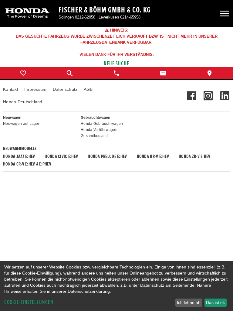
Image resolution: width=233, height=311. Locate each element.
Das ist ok (215, 302)
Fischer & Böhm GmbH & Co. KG (105, 10)
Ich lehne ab (189, 302)
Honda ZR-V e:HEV (194, 156)
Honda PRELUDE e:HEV (107, 156)
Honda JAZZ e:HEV (19, 156)
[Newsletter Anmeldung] (224, 92)
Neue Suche (117, 64)
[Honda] (27, 13)
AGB (88, 89)
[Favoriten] (23, 73)
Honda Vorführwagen (99, 130)
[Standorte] (209, 73)
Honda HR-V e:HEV (153, 156)
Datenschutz (65, 89)
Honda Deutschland (22, 101)
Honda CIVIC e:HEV (61, 156)
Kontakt (10, 89)
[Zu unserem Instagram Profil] (208, 92)
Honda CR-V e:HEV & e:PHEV (27, 164)
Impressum (35, 89)
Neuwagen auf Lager (21, 123)
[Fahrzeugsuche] (70, 73)
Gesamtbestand (94, 136)
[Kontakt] (163, 73)
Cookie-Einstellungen (28, 302)
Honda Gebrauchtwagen (102, 123)
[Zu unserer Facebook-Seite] (191, 92)
